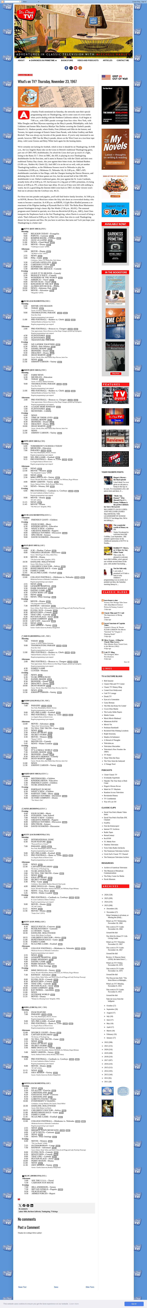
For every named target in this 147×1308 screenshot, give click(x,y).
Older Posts (90, 1287)
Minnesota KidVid (110, 721)
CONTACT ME (123, 60)
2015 (106, 1067)
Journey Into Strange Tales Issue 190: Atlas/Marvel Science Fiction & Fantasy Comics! (115, 604)
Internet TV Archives (111, 829)
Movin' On (108, 724)
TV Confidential (110, 799)
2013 (106, 1075)
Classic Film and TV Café (114, 613)
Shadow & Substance (112, 737)
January (110, 1038)
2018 (106, 1057)
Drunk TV (108, 696)
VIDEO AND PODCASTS (88, 60)
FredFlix (107, 823)
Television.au (109, 743)
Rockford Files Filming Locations (116, 731)
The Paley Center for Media (114, 876)
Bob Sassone (108, 681)
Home (56, 1287)
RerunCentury (109, 835)
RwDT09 (107, 838)
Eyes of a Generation (111, 699)
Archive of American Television (115, 868)
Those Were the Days (112, 758)
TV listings (54, 1211)
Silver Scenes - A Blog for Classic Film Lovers (114, 641)
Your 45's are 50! (110, 802)
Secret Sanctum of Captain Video (114, 624)
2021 (106, 1046)
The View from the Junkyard (114, 761)
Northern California (34, 1211)
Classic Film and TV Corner (114, 684)
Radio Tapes (108, 832)
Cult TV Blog (109, 652)
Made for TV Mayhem (112, 789)
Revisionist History (111, 796)
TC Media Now (110, 842)
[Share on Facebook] (24, 1205)
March (109, 1031)
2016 (106, 1064)
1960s (25, 1211)
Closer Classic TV (110, 775)
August (109, 1013)
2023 (106, 905)
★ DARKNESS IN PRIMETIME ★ (43, 60)
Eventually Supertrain (112, 778)
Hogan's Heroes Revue (112, 786)
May (108, 1023)
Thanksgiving (45, 1211)
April (109, 1027)
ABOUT (21, 60)
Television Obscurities (112, 746)
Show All (126, 662)
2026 (106, 895)
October (110, 1006)
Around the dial (112, 933)
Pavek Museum (109, 879)
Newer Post (22, 1287)
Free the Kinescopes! (111, 826)
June (108, 1020)
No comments (23, 1209)
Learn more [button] (74, 1304)
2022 (106, 1042)
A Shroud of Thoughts (112, 740)
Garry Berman (109, 703)
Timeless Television (111, 845)
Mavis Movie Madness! (112, 718)
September (111, 1009)
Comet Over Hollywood (113, 690)
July (108, 1016)
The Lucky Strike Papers (113, 712)
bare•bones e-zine (111, 600)
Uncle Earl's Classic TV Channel (116, 854)
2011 (106, 1082)
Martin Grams (109, 715)
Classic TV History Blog (113, 687)
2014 (106, 1071)
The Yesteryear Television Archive (116, 851)
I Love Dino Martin (111, 709)
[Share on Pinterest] (28, 1205)
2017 (106, 1060)
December (110, 909)
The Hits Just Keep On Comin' (115, 706)
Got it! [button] (134, 1304)
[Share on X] (20, 1205)
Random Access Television (114, 792)
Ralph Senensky (110, 734)
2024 (106, 902)
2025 (106, 898)
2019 (106, 1053)
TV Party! (107, 755)
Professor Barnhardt (111, 728)
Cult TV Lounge (110, 693)
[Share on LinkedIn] (31, 1205)
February (110, 1034)
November (111, 912)
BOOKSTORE (67, 60)
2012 (106, 1078)
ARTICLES (107, 60)
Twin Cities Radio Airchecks (114, 848)
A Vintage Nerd (109, 764)
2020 (106, 1049)
